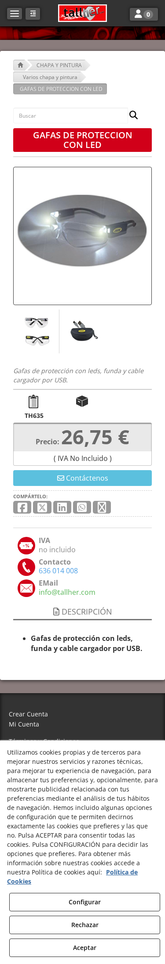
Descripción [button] (85, 611)
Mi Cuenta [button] (24, 724)
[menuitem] (82, 714)
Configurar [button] (85, 902)
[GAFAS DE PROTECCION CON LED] (82, 236)
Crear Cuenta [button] (28, 714)
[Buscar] (131, 116)
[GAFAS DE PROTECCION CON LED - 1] (36, 331)
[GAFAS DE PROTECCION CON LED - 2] (82, 331)
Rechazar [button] (85, 925)
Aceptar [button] (84, 947)
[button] (82, 13)
